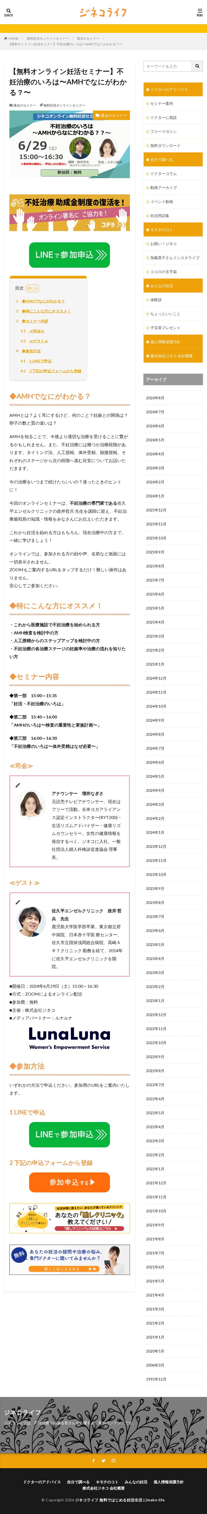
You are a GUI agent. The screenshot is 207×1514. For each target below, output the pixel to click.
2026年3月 (155, 468)
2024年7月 (155, 748)
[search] (197, 66)
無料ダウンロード (165, 145)
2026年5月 (155, 440)
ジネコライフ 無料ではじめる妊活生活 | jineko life (120, 1500)
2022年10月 (156, 1042)
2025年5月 (155, 608)
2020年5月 (155, 1351)
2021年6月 (155, 1267)
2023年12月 (156, 846)
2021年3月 (155, 1309)
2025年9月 (155, 552)
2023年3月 (155, 972)
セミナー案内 (161, 103)
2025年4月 (155, 622)
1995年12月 (156, 1379)
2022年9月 (155, 1056)
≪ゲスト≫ (34, 341)
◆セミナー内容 (32, 321)
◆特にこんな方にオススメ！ (43, 311)
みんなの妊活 (161, 285)
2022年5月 (155, 1112)
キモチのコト (161, 229)
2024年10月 (156, 706)
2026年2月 (155, 482)
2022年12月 (156, 1014)
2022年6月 (155, 1098)
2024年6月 (155, 762)
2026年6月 (155, 426)
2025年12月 (156, 510)
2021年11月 (156, 1197)
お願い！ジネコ (163, 243)
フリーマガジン (163, 131)
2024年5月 (155, 776)
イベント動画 (161, 201)
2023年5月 (155, 944)
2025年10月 (156, 538)
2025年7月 (155, 580)
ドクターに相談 (163, 117)
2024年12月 (156, 678)
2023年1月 (155, 1000)
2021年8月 (155, 1239)
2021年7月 (155, 1253)
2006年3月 (155, 1365)
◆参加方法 (28, 351)
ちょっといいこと (165, 313)
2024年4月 (155, 790)
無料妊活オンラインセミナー (48, 38)
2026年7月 (155, 412)
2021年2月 (155, 1323)
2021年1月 (155, 1337)
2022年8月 (155, 1070)
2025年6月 (155, 594)
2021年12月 (156, 1183)
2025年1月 (155, 664)
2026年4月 (155, 454)
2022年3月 (155, 1140)
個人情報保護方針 (165, 341)
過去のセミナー (88, 38)
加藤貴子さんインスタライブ (174, 257)
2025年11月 (156, 524)
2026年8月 (155, 397)
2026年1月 (155, 496)
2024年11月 (156, 692)
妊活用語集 (159, 215)
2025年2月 (155, 650)
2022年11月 (156, 1028)
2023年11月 (156, 860)
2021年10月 (156, 1211)
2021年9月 (155, 1225)
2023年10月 (156, 874)
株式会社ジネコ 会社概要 (171, 355)
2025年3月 (155, 636)
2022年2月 (155, 1154)
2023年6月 (155, 930)
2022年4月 (155, 1126)
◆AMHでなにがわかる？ (40, 301)
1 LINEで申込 (36, 361)
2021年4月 (155, 1295)
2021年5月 (155, 1281)
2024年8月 (155, 734)
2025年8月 (155, 566)
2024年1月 (155, 832)
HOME (14, 38)
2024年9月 (155, 720)
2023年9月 (155, 888)
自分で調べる (161, 159)
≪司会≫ (32, 331)
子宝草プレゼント (165, 327)
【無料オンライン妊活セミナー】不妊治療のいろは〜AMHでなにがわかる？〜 (65, 44)
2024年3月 (155, 804)
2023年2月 (155, 986)
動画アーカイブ (163, 187)
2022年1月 (155, 1169)
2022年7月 (155, 1084)
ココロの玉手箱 (163, 271)
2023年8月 (155, 902)
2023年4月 (155, 958)
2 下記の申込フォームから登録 (50, 371)
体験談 (156, 299)
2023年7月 (155, 916)
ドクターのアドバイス (169, 89)
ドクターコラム (163, 173)
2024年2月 (155, 818)
